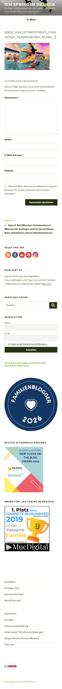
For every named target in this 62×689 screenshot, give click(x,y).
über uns (46, 283)
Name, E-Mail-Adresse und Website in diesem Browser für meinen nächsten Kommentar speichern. (31, 190)
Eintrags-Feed (12, 588)
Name (8, 139)
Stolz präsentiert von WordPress (20, 681)
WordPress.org (13, 600)
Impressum (11, 613)
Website (9, 170)
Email (7, 333)
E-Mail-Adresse (14, 155)
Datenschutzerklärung (16, 626)
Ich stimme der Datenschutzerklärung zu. (28, 344)
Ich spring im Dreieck (30, 4)
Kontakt (9, 620)
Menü (33, 19)
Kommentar (12, 97)
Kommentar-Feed (14, 594)
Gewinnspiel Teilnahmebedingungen (24, 632)
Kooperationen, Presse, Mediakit (22, 638)
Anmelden (10, 582)
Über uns (9, 644)
